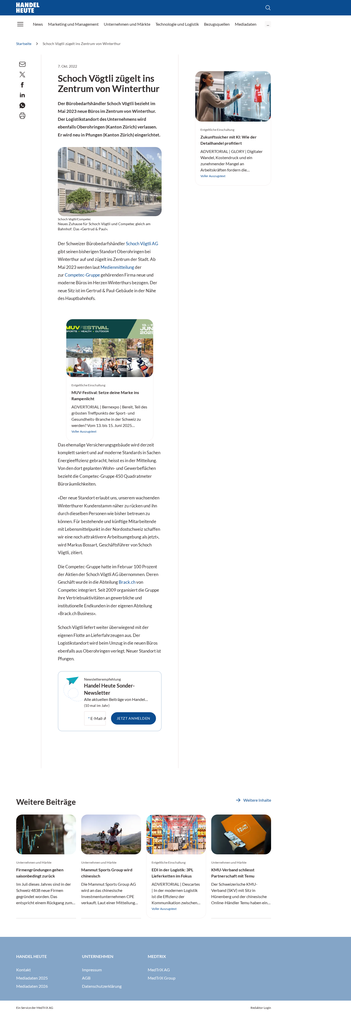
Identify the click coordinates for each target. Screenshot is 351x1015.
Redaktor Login (261, 1008)
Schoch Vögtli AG (142, 243)
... (268, 24)
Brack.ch (127, 582)
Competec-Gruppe (82, 275)
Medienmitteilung (117, 267)
